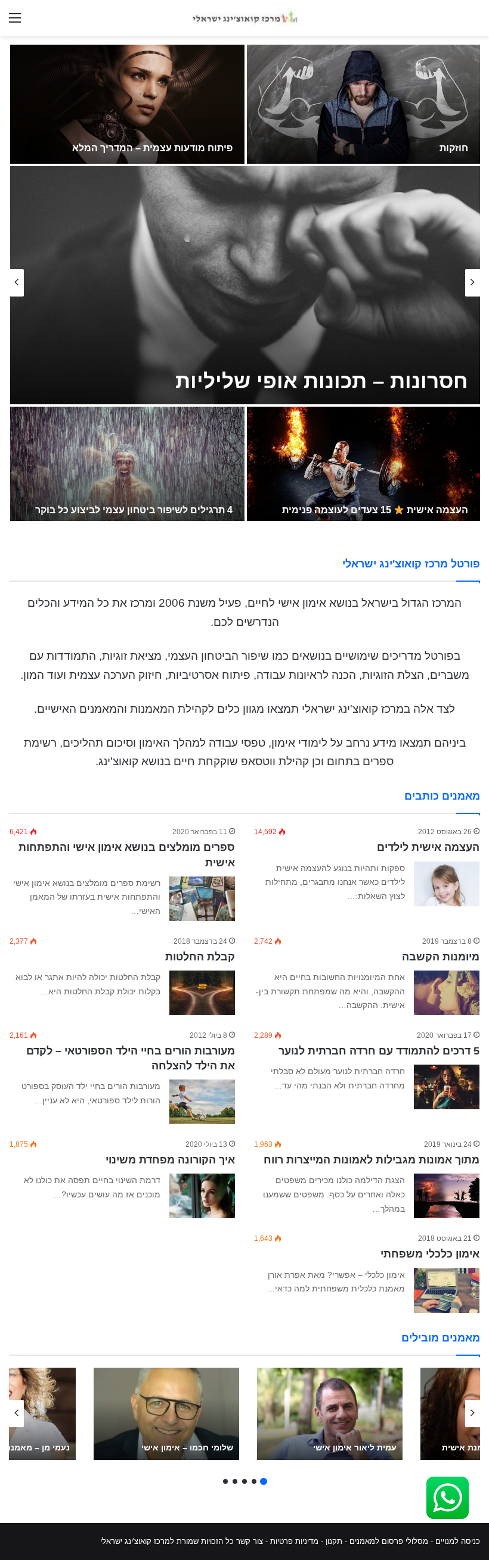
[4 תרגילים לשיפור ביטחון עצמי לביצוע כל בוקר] (127, 466)
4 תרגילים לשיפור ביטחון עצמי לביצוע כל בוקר (134, 510)
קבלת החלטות (200, 957)
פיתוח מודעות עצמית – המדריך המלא (152, 148)
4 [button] (235, 1481)
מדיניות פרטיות (294, 1541)
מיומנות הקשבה (440, 957)
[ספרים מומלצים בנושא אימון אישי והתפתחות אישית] (202, 898)
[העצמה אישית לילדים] (446, 884)
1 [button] (263, 1481)
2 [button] (254, 1481)
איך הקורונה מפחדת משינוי (170, 1160)
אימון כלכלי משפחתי (429, 1254)
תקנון (334, 1541)
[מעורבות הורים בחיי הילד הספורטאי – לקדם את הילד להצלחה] (202, 1101)
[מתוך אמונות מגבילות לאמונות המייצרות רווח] (446, 1196)
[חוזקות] (363, 104)
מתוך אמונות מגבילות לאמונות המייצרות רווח (371, 1160)
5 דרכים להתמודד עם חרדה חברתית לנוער (378, 1051)
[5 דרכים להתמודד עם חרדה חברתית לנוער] (446, 1087)
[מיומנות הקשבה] (446, 993)
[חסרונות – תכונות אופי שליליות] (245, 285)
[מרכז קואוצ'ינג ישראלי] (244, 17)
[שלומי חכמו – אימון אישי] (166, 1414)
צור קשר (249, 1541)
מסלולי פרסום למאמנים (388, 1541)
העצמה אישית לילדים (428, 847)
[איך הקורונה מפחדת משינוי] (202, 1196)
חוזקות (454, 148)
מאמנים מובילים (440, 1338)
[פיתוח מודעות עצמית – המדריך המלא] (127, 104)
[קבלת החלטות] (202, 993)
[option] (244, 283)
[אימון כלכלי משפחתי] (446, 1290)
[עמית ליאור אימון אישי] (330, 1414)
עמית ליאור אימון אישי (355, 1447)
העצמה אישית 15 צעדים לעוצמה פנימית (375, 510)
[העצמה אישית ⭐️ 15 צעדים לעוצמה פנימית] (363, 466)
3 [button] (244, 1481)
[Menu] (15, 22)
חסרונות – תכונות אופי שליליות (321, 380)
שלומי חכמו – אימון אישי (187, 1447)
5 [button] (225, 1481)
